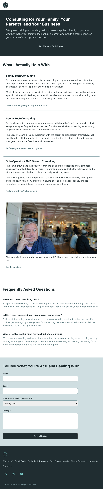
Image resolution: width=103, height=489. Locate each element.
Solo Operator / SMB (59, 461)
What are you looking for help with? (18, 398)
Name (5, 373)
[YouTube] (22, 474)
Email (5, 386)
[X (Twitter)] (6, 474)
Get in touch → (13, 267)
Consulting (7, 466)
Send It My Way (40, 436)
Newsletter (94, 461)
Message (7, 411)
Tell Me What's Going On (51, 46)
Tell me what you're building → (21, 191)
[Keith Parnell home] (5, 5)
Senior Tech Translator (38, 461)
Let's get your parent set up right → (24, 148)
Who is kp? (8, 461)
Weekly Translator (79, 461)
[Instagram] (14, 474)
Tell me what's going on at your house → (26, 105)
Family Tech (20, 461)
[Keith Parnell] (5, 454)
